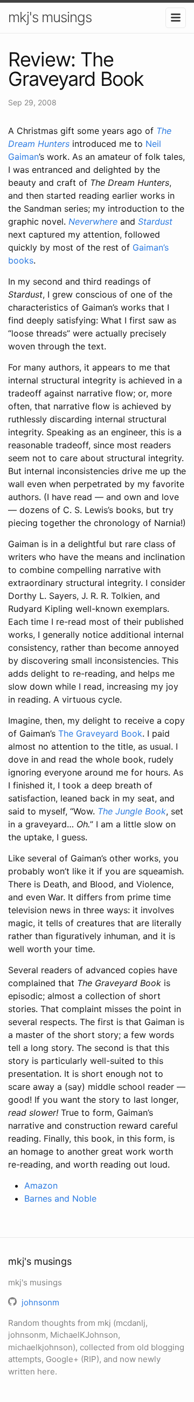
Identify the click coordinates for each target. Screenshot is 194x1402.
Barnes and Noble (60, 1198)
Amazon (41, 1185)
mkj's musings (50, 17)
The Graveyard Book (100, 733)
